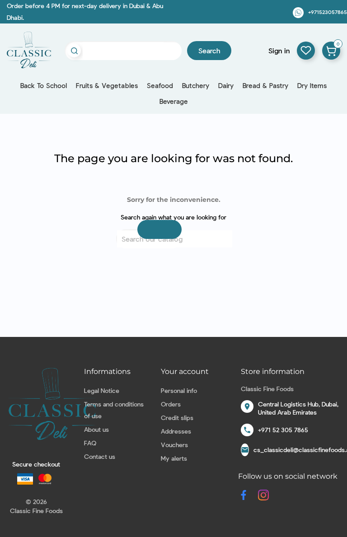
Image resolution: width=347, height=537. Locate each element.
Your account (185, 371)
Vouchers (174, 444)
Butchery (195, 85)
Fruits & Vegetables (107, 85)
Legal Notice (101, 390)
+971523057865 (327, 12)
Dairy (226, 85)
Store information (273, 371)
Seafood (160, 85)
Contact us (99, 456)
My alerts (174, 458)
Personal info (179, 390)
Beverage (173, 101)
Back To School (43, 85)
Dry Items (312, 85)
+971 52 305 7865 (283, 430)
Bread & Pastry (265, 85)
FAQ (90, 443)
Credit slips (177, 417)
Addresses (176, 431)
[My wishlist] (306, 51)
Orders (171, 404)
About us (96, 429)
